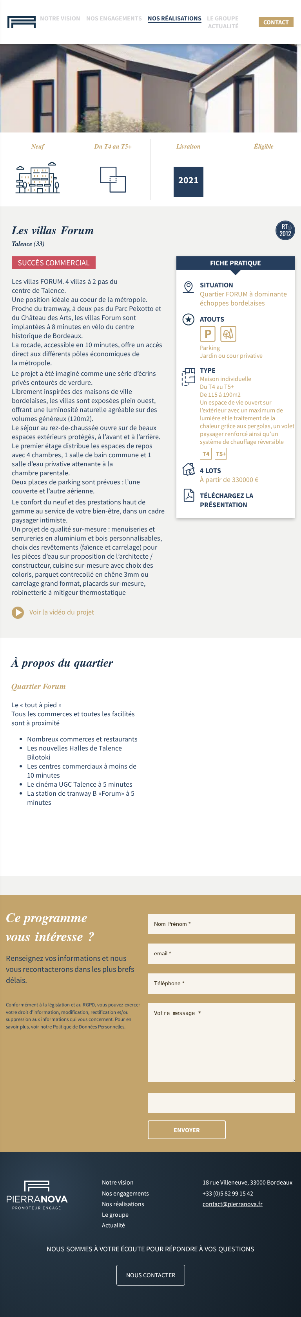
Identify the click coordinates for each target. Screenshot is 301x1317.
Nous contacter (150, 1275)
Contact (276, 22)
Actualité (223, 26)
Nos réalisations (174, 18)
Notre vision (60, 18)
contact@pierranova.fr (233, 1204)
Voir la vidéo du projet (61, 611)
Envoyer (187, 1130)
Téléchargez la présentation (226, 500)
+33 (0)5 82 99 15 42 (228, 1193)
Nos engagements (114, 18)
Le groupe (223, 18)
